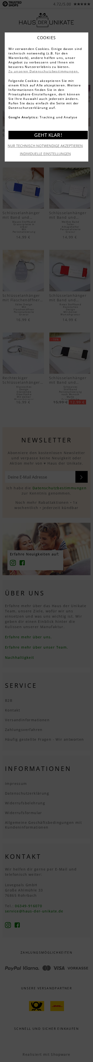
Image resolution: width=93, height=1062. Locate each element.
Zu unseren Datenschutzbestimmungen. (43, 71)
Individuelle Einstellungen (45, 153)
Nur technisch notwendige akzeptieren (45, 145)
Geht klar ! (48, 135)
